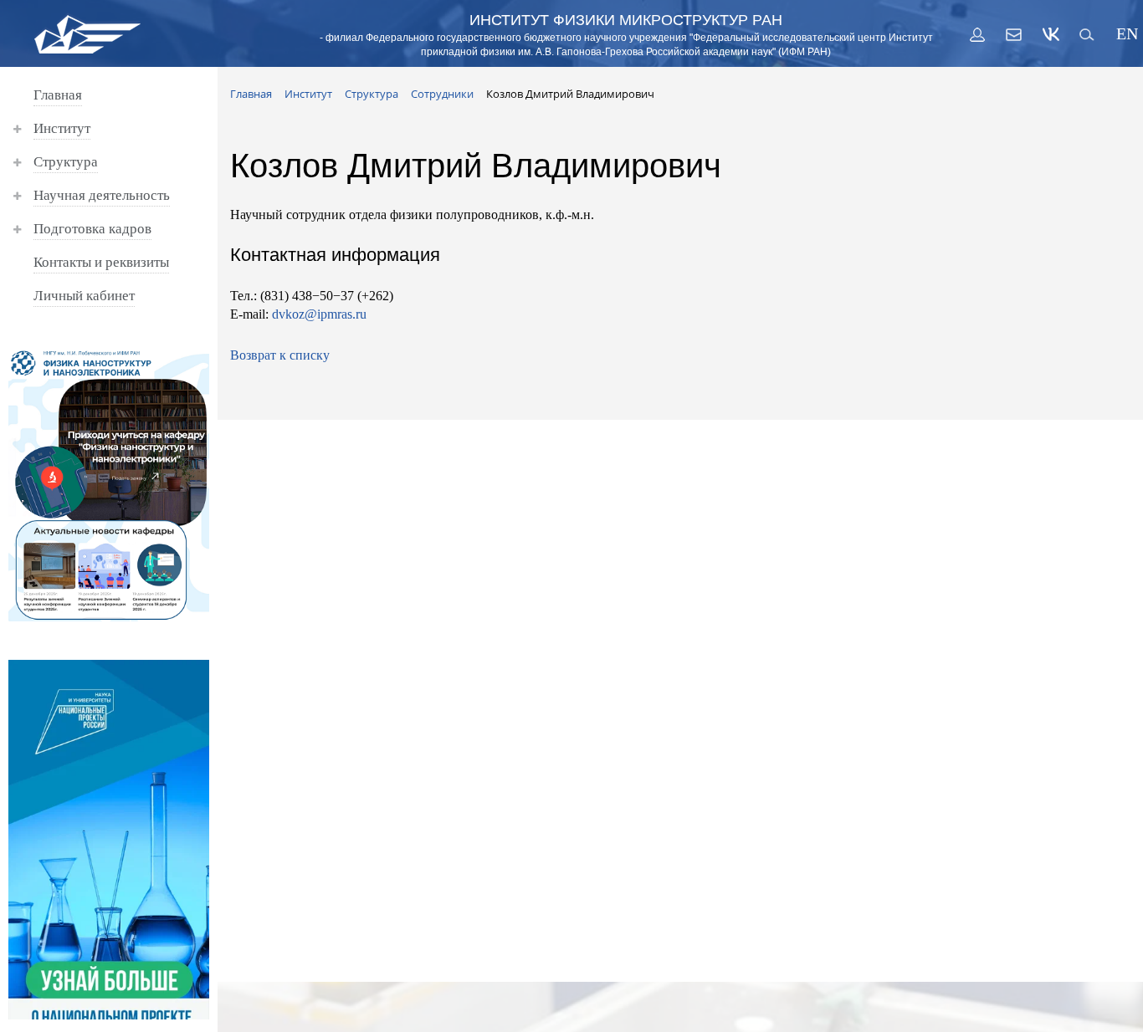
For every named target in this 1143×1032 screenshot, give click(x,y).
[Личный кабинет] (977, 34)
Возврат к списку (280, 355)
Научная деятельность (101, 195)
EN (1124, 34)
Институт (61, 128)
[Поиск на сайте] (1087, 34)
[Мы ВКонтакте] (1051, 34)
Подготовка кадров (92, 229)
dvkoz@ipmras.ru (319, 314)
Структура (65, 162)
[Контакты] (1014, 34)
